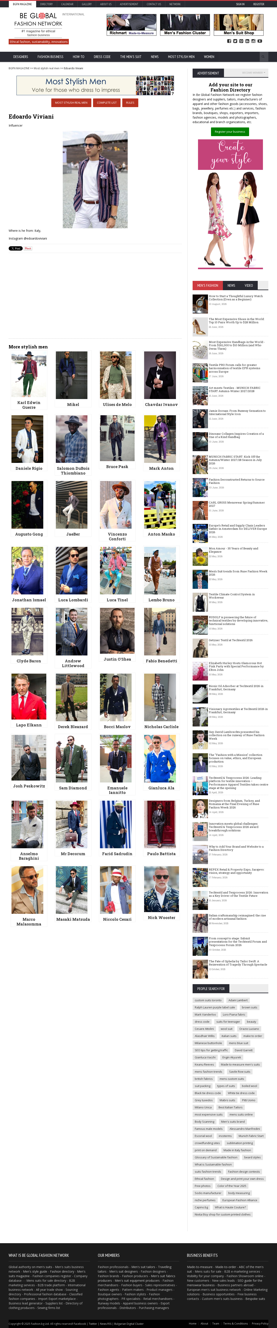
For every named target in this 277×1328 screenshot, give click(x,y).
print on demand (206, 1150)
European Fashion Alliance (239, 1200)
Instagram (253, 41)
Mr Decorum (73, 853)
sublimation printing (240, 1143)
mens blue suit (238, 1043)
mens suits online (241, 1114)
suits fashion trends (208, 1171)
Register (258, 4)
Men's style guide (35, 1271)
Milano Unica (203, 1107)
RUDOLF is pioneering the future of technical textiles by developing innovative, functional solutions (238, 620)
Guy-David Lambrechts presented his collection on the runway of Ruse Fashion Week (236, 735)
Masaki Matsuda (73, 919)
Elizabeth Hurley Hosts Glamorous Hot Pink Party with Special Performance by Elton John (236, 666)
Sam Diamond (73, 787)
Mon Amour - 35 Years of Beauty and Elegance (233, 550)
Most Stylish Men (181, 56)
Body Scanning (204, 1122)
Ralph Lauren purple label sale (215, 1007)
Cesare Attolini (204, 1029)
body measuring (239, 1193)
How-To (78, 56)
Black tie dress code (208, 1093)
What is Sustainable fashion (213, 1164)
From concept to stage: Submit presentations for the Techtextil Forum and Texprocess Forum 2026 (238, 941)
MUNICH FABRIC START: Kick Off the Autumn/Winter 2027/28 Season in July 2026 (235, 460)
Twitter (235, 41)
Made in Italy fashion (237, 1150)
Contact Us (154, 4)
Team (215, 1323)
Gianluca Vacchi (205, 1057)
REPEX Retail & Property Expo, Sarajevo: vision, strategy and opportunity (236, 871)
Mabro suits (227, 1100)
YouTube (260, 41)
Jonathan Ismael (29, 599)
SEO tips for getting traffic (211, 1050)
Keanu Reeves (204, 1064)
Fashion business (50, 56)
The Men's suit (131, 56)
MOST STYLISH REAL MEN (71, 103)
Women (209, 56)
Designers (20, 56)
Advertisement (129, 4)
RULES (130, 103)
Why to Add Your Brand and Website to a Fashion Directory (236, 848)
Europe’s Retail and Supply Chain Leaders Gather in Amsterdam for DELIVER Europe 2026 (238, 528)
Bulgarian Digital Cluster (129, 1324)
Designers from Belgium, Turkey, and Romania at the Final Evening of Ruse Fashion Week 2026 (234, 804)
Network (175, 4)
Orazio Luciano (249, 1029)
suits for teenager (228, 1022)
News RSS (105, 1324)
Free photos (203, 1186)
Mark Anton (161, 468)
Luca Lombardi (73, 599)
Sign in (240, 4)
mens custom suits (232, 1079)
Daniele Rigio (29, 468)
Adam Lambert (238, 1000)
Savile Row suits (239, 1072)
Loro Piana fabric (234, 1014)
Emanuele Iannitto (117, 790)
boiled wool (249, 1086)
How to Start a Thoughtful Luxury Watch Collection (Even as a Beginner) (236, 297)
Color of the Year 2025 (231, 1186)
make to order (252, 1036)
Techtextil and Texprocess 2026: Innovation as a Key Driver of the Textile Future (238, 894)
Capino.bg (201, 1207)
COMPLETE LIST (107, 103)
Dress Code (102, 56)
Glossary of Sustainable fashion (216, 1157)
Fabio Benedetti (161, 660)
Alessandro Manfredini (245, 1129)
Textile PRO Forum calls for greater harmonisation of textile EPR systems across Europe (234, 368)
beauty (251, 1022)
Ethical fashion (204, 1179)
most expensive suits (209, 1114)
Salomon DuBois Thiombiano (73, 471)
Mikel (73, 404)
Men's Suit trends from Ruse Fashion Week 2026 (238, 573)
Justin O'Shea (117, 659)
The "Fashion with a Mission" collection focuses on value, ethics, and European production (235, 758)
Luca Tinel (117, 599)
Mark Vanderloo (205, 1014)
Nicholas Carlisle (161, 726)
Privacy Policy (260, 1323)
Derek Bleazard (73, 726)
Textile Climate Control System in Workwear (232, 596)
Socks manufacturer (208, 1193)
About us (105, 4)
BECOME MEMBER (252, 72)
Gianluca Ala (161, 787)
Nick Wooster (161, 917)
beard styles (252, 1157)
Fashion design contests (244, 1171)
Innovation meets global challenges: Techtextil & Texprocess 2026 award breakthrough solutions (233, 827)
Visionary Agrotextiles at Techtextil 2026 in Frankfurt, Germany (238, 710)
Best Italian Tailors (231, 1107)
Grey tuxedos (204, 1100)
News (155, 56)
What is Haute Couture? (230, 1207)
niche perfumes (205, 1200)
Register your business (230, 132)
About (204, 1323)
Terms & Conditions (235, 1323)
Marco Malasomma (28, 922)
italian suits (229, 1036)
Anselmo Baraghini (29, 856)
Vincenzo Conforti (117, 536)
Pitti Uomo (248, 1100)
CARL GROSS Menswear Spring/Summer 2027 (237, 504)
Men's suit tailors (143, 1267)
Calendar (67, 4)
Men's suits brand (233, 1122)
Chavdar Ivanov (161, 404)
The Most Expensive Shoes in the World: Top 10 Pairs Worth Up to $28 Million (236, 320)
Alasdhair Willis (205, 1036)
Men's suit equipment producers (137, 1280)
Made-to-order (225, 1267)
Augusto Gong (29, 534)
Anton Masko (161, 534)
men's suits (44, 1267)
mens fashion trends (208, 1072)
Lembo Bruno (161, 599)
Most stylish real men (47, 68)
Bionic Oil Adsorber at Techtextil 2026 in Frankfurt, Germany (236, 687)
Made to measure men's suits (240, 1064)
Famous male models (209, 1129)
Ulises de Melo (117, 404)
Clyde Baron (29, 660)
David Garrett (244, 1050)
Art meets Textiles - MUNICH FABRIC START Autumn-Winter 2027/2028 (235, 389)
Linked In (247, 41)
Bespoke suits (255, 1299)
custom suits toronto (208, 1000)
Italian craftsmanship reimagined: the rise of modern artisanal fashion (237, 917)
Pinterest (241, 41)
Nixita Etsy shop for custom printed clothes (223, 1214)
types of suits (226, 1086)
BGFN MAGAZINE (19, 68)
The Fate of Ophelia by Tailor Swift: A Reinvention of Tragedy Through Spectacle (238, 963)
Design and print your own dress (242, 1179)
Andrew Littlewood (73, 663)
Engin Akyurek (231, 1057)
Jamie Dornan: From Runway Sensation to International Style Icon (237, 412)
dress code (202, 1022)
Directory (46, 4)
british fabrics (204, 1079)
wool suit (226, 1029)
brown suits (249, 1007)
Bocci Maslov (117, 726)
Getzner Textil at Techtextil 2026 (231, 640)
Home (192, 1323)
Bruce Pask (117, 466)
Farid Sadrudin (117, 853)
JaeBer (73, 534)
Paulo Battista (161, 853)
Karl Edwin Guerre (28, 405)
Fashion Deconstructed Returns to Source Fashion (237, 481)
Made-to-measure (200, 1267)
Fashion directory (62, 1271)
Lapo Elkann (29, 725)
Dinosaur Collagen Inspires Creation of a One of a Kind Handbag (236, 435)
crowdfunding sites (207, 1143)
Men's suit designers (123, 1271)
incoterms (225, 1136)
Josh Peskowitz (29, 786)
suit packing (202, 1086)
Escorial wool (203, 1136)
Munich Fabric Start (251, 1136)
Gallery (87, 4)
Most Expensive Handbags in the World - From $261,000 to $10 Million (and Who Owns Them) (237, 345)
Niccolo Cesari (117, 919)
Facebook (229, 41)
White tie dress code (241, 1093)
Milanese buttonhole (208, 1043)
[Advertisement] (95, 304)
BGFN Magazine (22, 4)
